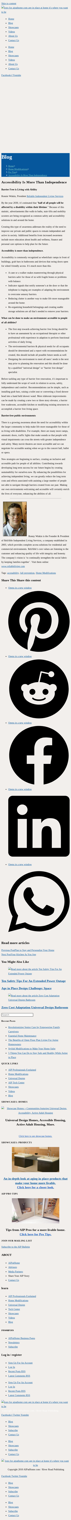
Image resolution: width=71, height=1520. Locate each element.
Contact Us (13, 40)
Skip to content (8, 3)
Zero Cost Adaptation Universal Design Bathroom (34, 1007)
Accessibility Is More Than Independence (27, 175)
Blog (10, 23)
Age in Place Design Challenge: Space (26, 988)
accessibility (13, 573)
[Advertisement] (35, 114)
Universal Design (16, 1078)
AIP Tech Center (16, 1082)
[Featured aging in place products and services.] (35, 1171)
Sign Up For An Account (20, 1363)
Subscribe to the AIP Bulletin (15, 1247)
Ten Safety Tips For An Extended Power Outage (33, 981)
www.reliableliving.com (13, 566)
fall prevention (27, 573)
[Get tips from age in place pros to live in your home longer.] (35, 1222)
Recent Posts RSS (17, 1371)
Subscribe (13, 1430)
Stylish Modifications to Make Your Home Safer (31, 1048)
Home (11, 19)
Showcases (13, 27)
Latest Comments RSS (19, 1376)
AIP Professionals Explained (22, 1070)
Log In (11, 1367)
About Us (13, 36)
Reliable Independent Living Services (45, 196)
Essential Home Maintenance (22, 1036)
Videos (11, 31)
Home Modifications (46, 573)
